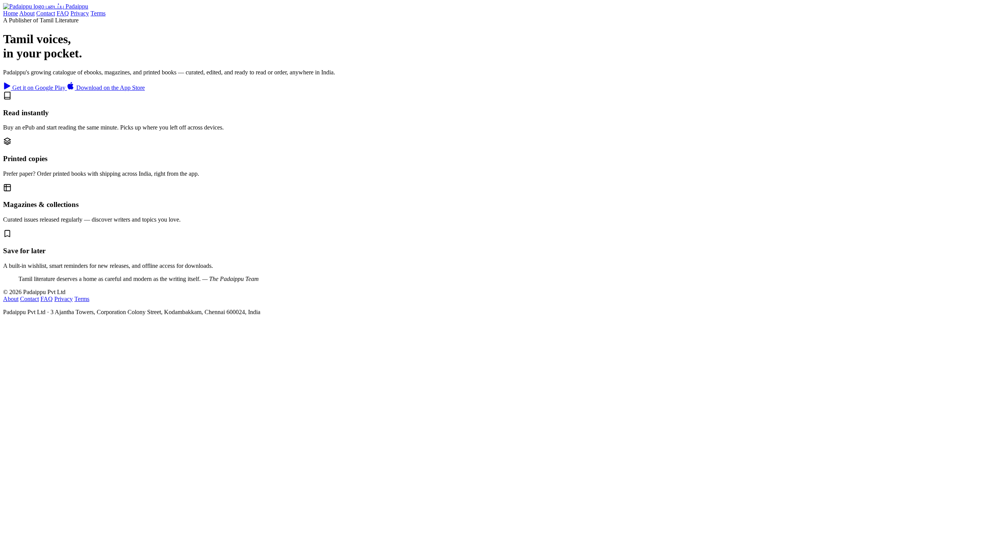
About (27, 13)
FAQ (63, 13)
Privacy (79, 13)
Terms (98, 13)
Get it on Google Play (39, 87)
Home (10, 13)
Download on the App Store (110, 87)
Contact (45, 13)
